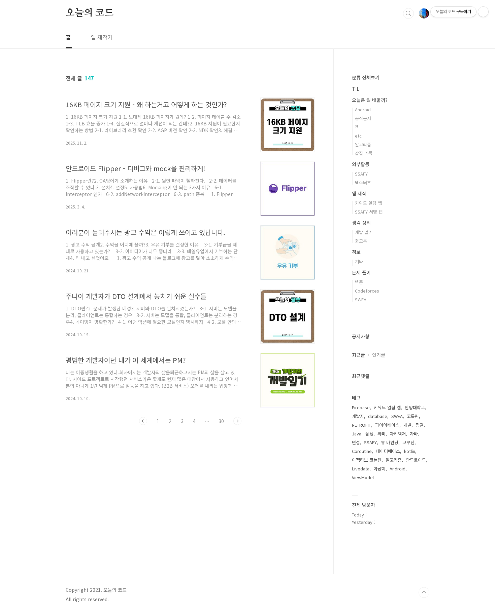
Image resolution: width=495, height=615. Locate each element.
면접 (356, 442)
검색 (408, 13)
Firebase (361, 407)
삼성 (369, 433)
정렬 (420, 425)
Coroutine (362, 451)
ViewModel (363, 477)
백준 (359, 282)
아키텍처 (398, 433)
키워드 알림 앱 (368, 203)
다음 (237, 421)
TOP (424, 592)
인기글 (378, 354)
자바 (414, 433)
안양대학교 (415, 407)
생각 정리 (361, 222)
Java (356, 433)
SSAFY (361, 173)
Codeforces (367, 290)
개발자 (358, 416)
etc (358, 135)
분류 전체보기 (366, 77)
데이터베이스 (388, 451)
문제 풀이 (361, 272)
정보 (356, 251)
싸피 (381, 433)
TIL (355, 88)
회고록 (361, 241)
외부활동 (360, 164)
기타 (359, 261)
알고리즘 (363, 144)
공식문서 (363, 118)
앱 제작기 (101, 37)
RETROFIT (361, 425)
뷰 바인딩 (389, 442)
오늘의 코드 (89, 13)
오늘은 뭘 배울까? (370, 100)
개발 (407, 425)
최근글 (358, 354)
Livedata (360, 468)
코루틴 (408, 442)
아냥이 (379, 468)
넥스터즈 (363, 182)
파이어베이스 (387, 425)
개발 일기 (363, 232)
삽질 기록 (363, 153)
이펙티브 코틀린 (367, 460)
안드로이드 (416, 460)
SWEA (360, 299)
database (377, 416)
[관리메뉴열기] (483, 12)
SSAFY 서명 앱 (369, 211)
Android (363, 109)
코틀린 (413, 416)
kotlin (409, 451)
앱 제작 (359, 193)
